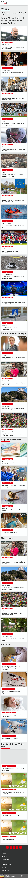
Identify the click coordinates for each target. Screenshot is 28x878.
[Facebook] (11, 847)
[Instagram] (14, 847)
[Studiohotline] (20, 847)
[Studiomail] (17, 847)
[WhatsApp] (7, 847)
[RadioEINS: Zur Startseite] (12, 2)
